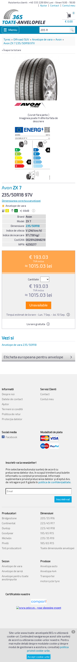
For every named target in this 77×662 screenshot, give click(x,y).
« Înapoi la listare (11, 50)
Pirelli (5, 543)
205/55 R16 (47, 518)
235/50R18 (33, 225)
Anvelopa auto (48, 566)
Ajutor (43, 5)
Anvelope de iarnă (12, 571)
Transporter (47, 576)
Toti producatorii (11, 548)
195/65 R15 (47, 533)
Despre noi (8, 394)
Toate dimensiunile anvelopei (57, 548)
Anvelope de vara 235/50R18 (19, 344)
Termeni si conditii (12, 409)
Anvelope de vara (42, 39)
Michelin (6, 538)
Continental (8, 523)
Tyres (7, 39)
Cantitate (33, 279)
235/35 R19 (47, 538)
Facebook (10, 437)
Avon (59, 39)
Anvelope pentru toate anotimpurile (15, 577)
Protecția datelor (12, 419)
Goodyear (7, 533)
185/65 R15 (47, 543)
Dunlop (6, 528)
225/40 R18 (47, 528)
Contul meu (68, 5)
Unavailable (38, 305)
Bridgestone (9, 518)
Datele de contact (12, 399)
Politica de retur (11, 414)
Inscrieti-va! (63, 499)
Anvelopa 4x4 (48, 571)
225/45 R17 (47, 523)
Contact (54, 5)
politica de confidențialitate (54, 482)
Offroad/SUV (21, 39)
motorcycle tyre (50, 581)
